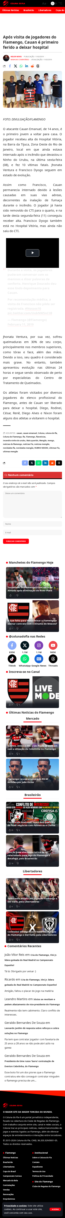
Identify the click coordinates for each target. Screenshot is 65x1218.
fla (24, 436)
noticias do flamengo (12, 444)
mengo (51, 440)
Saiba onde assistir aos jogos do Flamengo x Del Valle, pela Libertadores (32, 900)
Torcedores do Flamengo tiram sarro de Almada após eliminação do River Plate (30, 589)
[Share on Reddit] (32, 66)
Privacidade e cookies (15, 1205)
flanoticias (41, 436)
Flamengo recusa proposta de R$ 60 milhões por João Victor (28, 780)
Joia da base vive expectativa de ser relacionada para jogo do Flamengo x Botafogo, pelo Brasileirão (29, 855)
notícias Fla (28, 444)
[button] (55, 1209)
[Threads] (53, 660)
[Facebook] (12, 647)
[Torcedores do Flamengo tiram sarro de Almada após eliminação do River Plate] (32, 583)
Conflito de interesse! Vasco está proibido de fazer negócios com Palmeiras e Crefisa (31, 824)
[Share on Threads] (37, 66)
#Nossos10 (33, 308)
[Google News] (38, 660)
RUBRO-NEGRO (41, 448)
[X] (25, 647)
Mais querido (32, 440)
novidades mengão (24, 448)
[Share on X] (15, 66)
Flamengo (30, 436)
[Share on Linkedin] (26, 66)
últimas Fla (54, 448)
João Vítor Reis (14, 955)
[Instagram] (38, 647)
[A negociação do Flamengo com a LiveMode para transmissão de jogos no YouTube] (32, 692)
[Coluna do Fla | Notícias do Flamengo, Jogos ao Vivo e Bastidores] (14, 3)
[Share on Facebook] (9, 66)
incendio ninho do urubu (14, 440)
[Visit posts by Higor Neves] (6, 58)
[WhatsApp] (25, 660)
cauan (19, 433)
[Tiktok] (12, 660)
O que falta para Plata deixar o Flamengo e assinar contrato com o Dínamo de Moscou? (32, 622)
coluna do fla (51, 433)
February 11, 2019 (21, 324)
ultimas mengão (10, 451)
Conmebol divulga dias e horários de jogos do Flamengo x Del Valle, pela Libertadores (32, 933)
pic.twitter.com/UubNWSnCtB (30, 313)
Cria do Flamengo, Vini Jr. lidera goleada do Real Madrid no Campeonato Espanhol (31, 960)
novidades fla (9, 448)
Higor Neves (16, 56)
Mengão (43, 440)
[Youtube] (53, 647)
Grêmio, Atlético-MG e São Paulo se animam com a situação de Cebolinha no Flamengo (32, 747)
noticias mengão (41, 444)
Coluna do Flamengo (12, 436)
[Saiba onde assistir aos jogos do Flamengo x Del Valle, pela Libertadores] (32, 894)
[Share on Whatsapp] (21, 66)
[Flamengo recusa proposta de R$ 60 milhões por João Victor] (32, 774)
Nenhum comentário (20, 59)
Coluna (41, 433)
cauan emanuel (30, 433)
